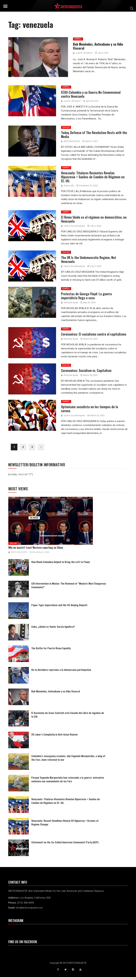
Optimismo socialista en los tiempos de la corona (89, 408)
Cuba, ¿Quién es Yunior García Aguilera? (53, 626)
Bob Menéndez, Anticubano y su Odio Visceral (55, 691)
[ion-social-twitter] (65, 969)
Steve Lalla (69, 185)
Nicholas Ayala (71, 302)
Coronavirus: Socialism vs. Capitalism (86, 370)
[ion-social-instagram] (72, 969)
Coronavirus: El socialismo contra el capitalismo (93, 334)
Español (66, 87)
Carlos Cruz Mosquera (74, 226)
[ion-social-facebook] (58, 969)
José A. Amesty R (72, 101)
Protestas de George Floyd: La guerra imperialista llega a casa (86, 295)
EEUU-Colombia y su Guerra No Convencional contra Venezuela (91, 94)
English (66, 127)
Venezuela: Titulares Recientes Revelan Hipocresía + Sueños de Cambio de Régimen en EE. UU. (93, 176)
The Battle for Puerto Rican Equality (51, 648)
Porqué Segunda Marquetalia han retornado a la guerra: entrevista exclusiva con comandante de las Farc (67, 779)
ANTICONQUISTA (72, 141)
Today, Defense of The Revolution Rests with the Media (94, 134)
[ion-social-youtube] (80, 969)
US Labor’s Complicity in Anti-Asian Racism (54, 734)
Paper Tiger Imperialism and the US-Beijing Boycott (59, 605)
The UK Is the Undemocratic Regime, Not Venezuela (88, 259)
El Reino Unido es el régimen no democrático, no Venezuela (94, 219)
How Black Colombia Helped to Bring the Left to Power (60, 562)
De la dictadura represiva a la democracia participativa (61, 669)
